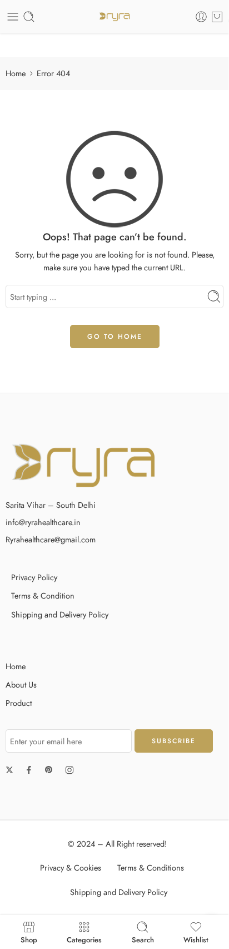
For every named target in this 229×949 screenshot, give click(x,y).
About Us (21, 684)
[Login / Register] (201, 16)
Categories (84, 939)
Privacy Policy (34, 577)
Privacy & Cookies (70, 867)
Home (16, 73)
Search (143, 939)
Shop (29, 939)
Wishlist (195, 939)
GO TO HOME (114, 337)
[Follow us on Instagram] (69, 770)
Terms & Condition (42, 595)
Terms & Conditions (150, 867)
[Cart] (217, 16)
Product (19, 703)
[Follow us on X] (9, 770)
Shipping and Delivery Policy (59, 614)
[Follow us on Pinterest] (48, 769)
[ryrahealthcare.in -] (114, 17)
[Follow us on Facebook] (28, 769)
